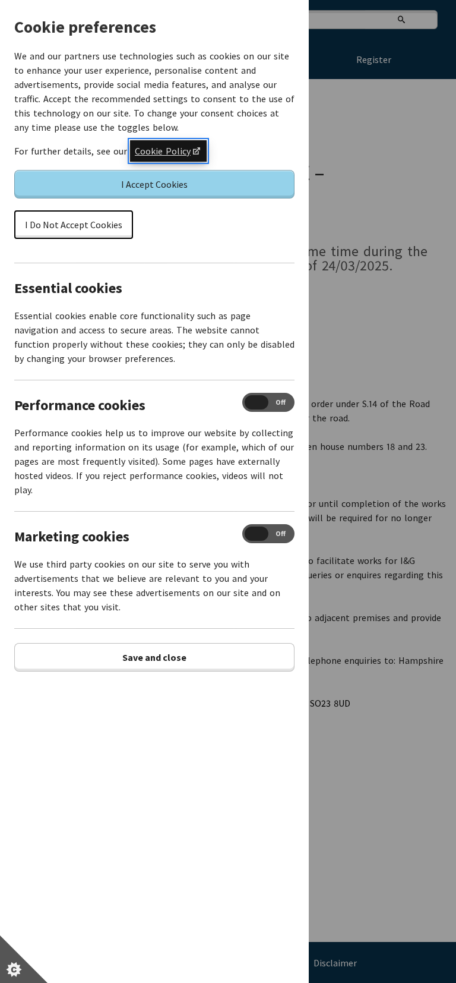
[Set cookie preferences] (24, 959)
